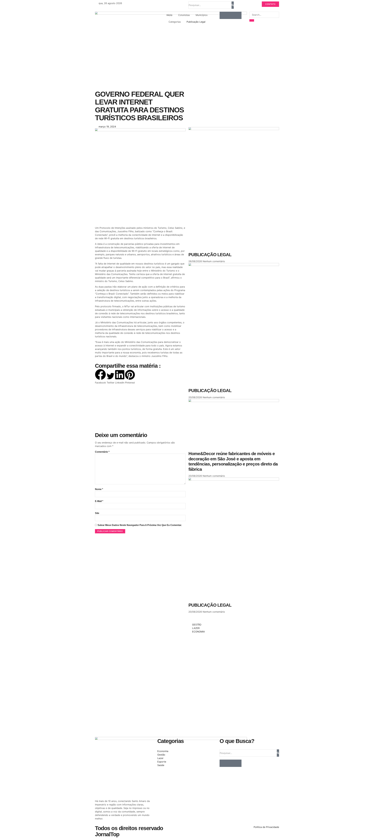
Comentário (102, 452)
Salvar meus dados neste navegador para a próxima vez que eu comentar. (140, 525)
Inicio (169, 15)
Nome (99, 489)
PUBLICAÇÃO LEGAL (209, 254)
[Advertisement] (140, 202)
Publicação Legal (196, 21)
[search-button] (251, 20)
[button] (100, 376)
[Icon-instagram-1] (230, 15)
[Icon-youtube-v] (237, 15)
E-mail (99, 501)
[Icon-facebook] (223, 15)
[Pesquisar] (233, 5)
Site (97, 513)
